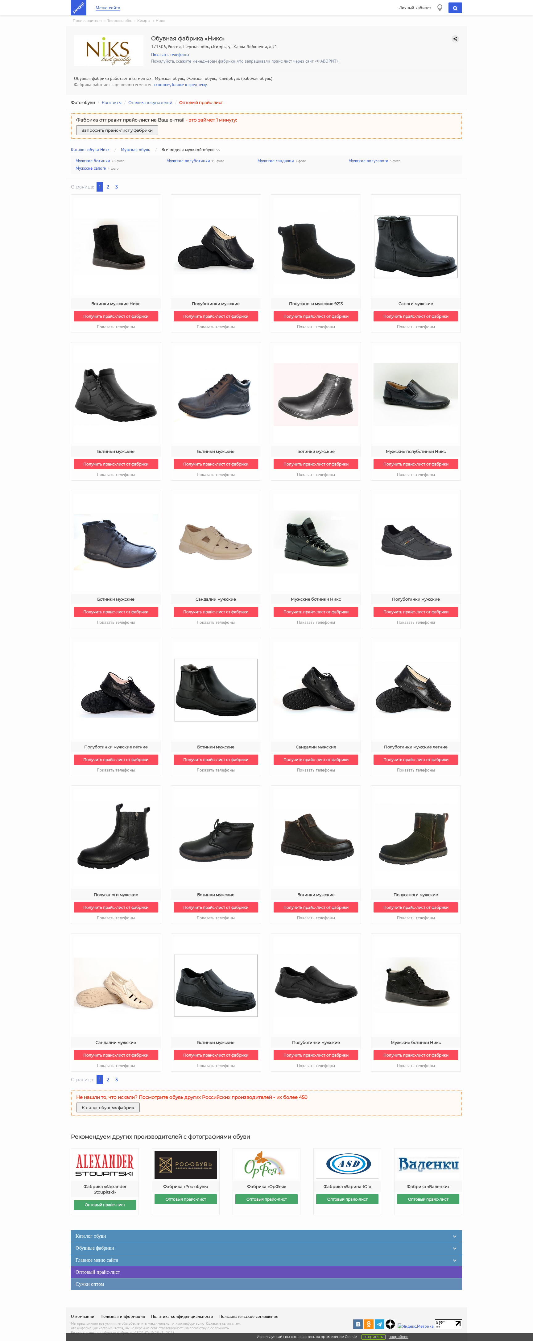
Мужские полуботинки (188, 160)
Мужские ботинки (93, 160)
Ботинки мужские (115, 451)
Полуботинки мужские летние (116, 746)
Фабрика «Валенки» (428, 1186)
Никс (160, 21)
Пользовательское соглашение (248, 1316)
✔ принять (373, 1337)
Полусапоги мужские (116, 894)
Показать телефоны (170, 54)
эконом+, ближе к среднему (180, 84)
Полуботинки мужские (216, 303)
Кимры (143, 21)
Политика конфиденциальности (182, 1316)
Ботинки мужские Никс (115, 303)
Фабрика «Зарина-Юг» (347, 1186)
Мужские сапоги (91, 168)
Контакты (112, 102)
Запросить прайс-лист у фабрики (117, 130)
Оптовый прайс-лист (201, 102)
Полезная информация (123, 1316)
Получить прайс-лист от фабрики (115, 316)
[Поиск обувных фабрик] (455, 7)
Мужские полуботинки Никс (416, 451)
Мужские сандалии (276, 160)
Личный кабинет (415, 7)
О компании (82, 1316)
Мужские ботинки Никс (316, 599)
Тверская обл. (119, 21)
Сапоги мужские (416, 303)
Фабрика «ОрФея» (266, 1186)
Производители (87, 21)
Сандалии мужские (216, 599)
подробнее (398, 1337)
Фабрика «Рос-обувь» (185, 1186)
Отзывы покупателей (150, 102)
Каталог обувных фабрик (108, 1107)
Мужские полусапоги (368, 160)
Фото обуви (83, 102)
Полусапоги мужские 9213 (316, 303)
